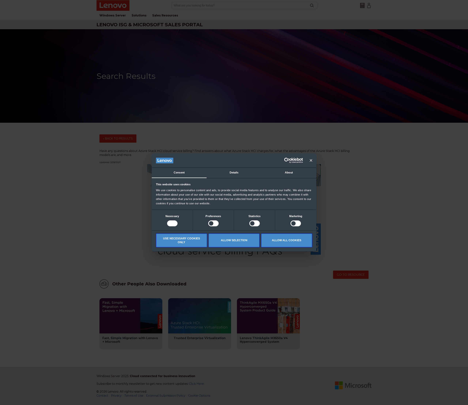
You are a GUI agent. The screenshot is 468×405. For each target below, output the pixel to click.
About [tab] (289, 172)
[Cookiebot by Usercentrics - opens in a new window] (287, 160)
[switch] (213, 223)
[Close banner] (311, 160)
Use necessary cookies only (181, 240)
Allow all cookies (286, 240)
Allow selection (234, 240)
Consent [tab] (179, 172)
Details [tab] (234, 172)
